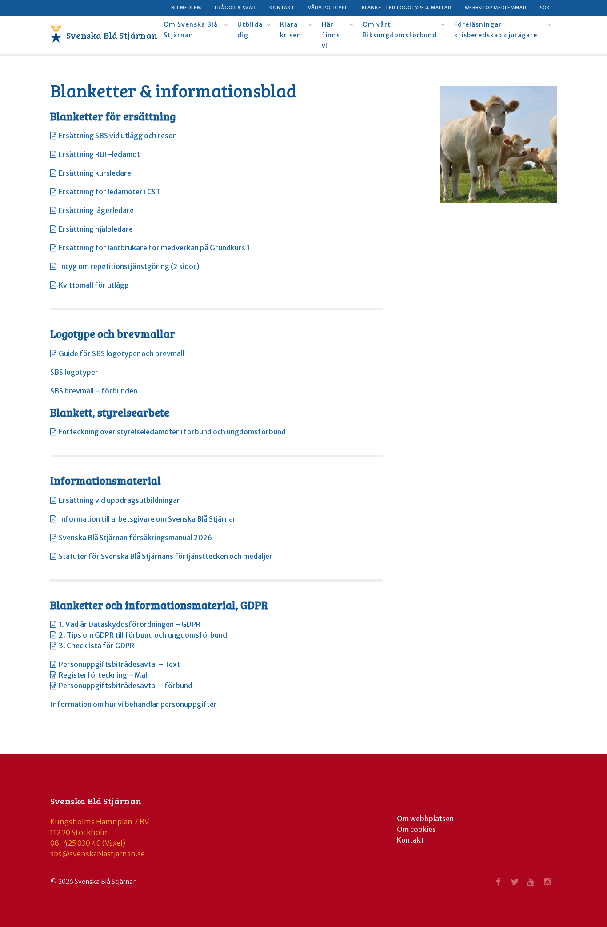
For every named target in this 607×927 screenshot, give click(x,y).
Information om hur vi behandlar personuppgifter (133, 704)
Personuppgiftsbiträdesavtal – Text (119, 664)
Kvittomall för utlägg (94, 285)
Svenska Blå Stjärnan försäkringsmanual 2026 (135, 537)
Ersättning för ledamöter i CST (109, 191)
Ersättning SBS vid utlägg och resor (117, 135)
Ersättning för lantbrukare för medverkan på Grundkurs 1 (154, 247)
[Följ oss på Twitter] (514, 884)
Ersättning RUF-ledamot (99, 154)
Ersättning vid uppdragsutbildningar (119, 500)
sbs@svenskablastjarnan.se (97, 853)
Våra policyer (328, 8)
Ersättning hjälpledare (96, 229)
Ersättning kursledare (95, 173)
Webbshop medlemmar (496, 8)
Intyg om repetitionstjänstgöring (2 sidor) (129, 266)
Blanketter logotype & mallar (406, 8)
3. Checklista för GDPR (96, 645)
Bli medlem (186, 8)
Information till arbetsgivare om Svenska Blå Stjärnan (148, 518)
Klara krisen (290, 29)
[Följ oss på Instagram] (547, 884)
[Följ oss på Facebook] (498, 884)
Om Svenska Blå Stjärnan (191, 29)
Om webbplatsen (425, 818)
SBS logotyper (74, 372)
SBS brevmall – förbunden (93, 390)
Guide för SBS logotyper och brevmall (121, 353)
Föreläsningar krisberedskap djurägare (495, 29)
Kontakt (282, 8)
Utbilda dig (250, 29)
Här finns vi (331, 35)
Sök (545, 8)
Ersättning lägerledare (96, 210)
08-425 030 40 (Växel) (87, 843)
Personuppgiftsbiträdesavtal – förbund (125, 685)
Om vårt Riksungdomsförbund (400, 29)
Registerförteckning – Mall (104, 674)
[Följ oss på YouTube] (531, 884)
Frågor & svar (235, 8)
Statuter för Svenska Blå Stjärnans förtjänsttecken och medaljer (165, 556)
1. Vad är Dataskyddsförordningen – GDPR (129, 624)
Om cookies (416, 829)
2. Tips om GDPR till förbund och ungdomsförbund (143, 634)
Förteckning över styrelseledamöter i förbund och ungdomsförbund (172, 431)
